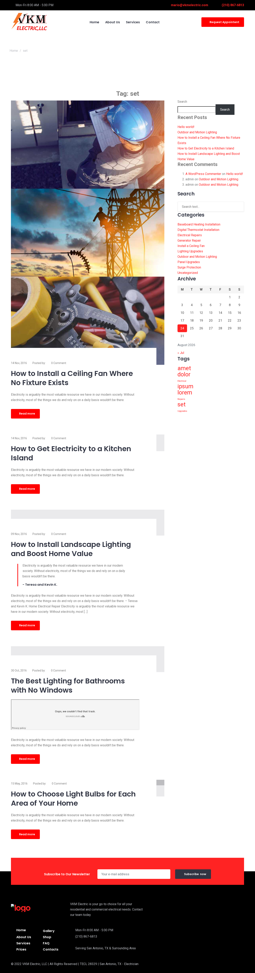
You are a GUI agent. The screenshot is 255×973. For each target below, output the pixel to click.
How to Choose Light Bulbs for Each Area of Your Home (73, 798)
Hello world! (186, 127)
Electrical (182, 381)
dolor (184, 374)
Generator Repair (189, 240)
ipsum (185, 386)
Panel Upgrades (189, 262)
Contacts (50, 949)
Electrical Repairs (190, 235)
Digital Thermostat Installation (198, 230)
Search (182, 101)
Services (23, 943)
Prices (21, 949)
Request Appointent (224, 22)
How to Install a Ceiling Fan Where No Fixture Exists (72, 378)
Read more (27, 414)
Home (14, 51)
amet (184, 368)
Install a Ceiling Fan (191, 246)
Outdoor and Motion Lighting (197, 132)
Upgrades (182, 411)
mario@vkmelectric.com (189, 5)
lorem (185, 392)
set (182, 404)
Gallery (49, 931)
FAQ (46, 943)
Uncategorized (188, 273)
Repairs (181, 399)
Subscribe (195, 874)
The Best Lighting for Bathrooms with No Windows (68, 685)
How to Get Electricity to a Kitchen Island (71, 453)
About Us (23, 937)
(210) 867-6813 (233, 5)
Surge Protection (189, 267)
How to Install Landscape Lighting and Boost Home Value (71, 549)
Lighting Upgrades (190, 251)
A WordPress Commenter (203, 174)
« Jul (181, 353)
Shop (47, 937)
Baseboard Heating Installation (199, 224)
